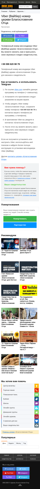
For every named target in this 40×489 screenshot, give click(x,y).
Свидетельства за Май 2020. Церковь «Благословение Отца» (27, 277)
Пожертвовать (20, 219)
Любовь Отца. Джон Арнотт (25, 252)
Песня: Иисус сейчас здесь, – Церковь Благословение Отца (10, 323)
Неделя (11, 443)
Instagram (23, 473)
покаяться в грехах (23, 178)
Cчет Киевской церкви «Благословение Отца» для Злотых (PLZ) (9, 278)
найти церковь (9, 180)
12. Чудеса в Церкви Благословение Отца (10, 345)
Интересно (19, 459)
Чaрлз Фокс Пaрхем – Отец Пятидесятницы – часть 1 (28, 346)
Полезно (33, 459)
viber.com (18, 90)
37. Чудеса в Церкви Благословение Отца (10, 253)
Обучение (33, 455)
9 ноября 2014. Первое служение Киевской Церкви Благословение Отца (27, 371)
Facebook (8, 36)
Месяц (18, 443)
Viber (22, 36)
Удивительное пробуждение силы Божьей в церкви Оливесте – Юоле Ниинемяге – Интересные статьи (28, 325)
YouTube (9, 473)
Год (24, 443)
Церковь (19, 455)
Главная (6, 455)
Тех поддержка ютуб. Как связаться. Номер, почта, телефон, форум (27, 301)
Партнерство (20, 225)
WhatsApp (9, 40)
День (4, 443)
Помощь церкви (9, 432)
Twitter (23, 469)
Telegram (22, 40)
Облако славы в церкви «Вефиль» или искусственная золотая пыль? (9, 370)
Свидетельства (6, 459)
